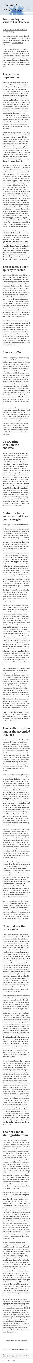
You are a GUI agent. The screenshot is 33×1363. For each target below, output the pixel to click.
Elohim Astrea (22, 1355)
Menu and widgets (28, 9)
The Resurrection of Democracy (18, 1349)
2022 (17, 1355)
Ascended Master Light (12, 7)
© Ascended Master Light (9, 1361)
